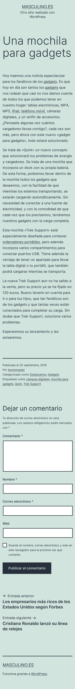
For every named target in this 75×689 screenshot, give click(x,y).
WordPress (39, 674)
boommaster (16, 369)
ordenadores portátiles (21, 242)
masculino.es (37, 6)
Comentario (13, 436)
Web (6, 523)
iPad (15, 111)
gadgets (50, 82)
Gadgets (53, 374)
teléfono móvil (33, 111)
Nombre (10, 479)
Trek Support (32, 384)
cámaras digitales (38, 379)
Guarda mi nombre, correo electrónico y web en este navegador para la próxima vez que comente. (40, 550)
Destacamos (38, 374)
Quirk (18, 384)
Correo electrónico (18, 501)
